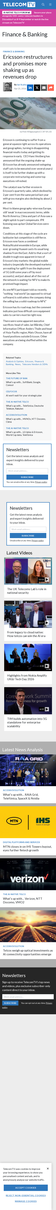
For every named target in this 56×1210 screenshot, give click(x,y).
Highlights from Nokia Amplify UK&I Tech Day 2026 (27, 677)
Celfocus (11, 391)
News (17, 364)
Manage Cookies (26, 1201)
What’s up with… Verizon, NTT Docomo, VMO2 (22, 900)
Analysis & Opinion (15, 361)
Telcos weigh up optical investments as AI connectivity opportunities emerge (28, 952)
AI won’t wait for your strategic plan (24, 395)
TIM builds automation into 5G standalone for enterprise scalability (27, 722)
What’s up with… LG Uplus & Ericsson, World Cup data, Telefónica (24, 433)
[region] (26, 1186)
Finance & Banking (24, 34)
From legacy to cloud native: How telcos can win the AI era (26, 634)
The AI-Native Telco (17, 401)
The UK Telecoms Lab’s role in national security (26, 590)
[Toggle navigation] (50, 4)
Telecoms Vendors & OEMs (35, 364)
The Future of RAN (16, 378)
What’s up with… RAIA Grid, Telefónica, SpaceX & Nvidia (21, 796)
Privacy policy (41, 482)
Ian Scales (22, 84)
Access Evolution (16, 415)
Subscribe (27, 477)
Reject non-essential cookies (26, 1195)
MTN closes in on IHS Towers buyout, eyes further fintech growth (27, 848)
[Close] (48, 1168)
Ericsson (29, 361)
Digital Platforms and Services (21, 842)
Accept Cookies (25, 1187)
